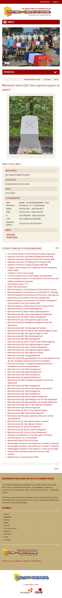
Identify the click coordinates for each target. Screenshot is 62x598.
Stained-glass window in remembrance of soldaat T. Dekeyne (33, 446)
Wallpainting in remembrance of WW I (23, 457)
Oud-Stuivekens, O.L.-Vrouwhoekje (22, 438)
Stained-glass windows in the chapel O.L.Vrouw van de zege (33, 449)
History (7, 520)
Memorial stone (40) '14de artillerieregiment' (26, 413)
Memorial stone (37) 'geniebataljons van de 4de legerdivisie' (32, 402)
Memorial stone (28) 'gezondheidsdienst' (25, 372)
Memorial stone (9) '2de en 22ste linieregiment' (27, 432)
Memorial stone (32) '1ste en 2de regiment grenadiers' (30, 388)
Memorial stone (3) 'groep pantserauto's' (24, 377)
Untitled (11, 454)
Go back (47, 79)
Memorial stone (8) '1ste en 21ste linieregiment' (27, 429)
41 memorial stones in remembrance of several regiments (31, 254)
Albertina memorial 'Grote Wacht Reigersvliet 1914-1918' (31, 256)
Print (56, 79)
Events (7, 525)
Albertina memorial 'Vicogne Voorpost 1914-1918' (28, 265)
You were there (10, 528)
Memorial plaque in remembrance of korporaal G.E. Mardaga (33, 292)
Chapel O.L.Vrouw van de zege (20, 273)
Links (6, 537)
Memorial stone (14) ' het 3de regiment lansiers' (27, 328)
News (6, 523)
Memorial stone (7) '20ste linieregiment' (24, 427)
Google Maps (12, 237)
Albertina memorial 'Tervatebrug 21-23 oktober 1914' (29, 262)
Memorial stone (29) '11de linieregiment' (24, 375)
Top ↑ (57, 248)
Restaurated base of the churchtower (23, 440)
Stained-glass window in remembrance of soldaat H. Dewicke (33, 443)
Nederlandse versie (32, 79)
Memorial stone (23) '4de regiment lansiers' (26, 352)
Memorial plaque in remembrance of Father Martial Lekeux (32, 289)
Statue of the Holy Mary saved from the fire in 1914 (28, 451)
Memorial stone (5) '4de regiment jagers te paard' (28, 421)
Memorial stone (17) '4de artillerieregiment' (25, 309)
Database (8, 517)
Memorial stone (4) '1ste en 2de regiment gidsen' (28, 410)
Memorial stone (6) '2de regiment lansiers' (25, 424)
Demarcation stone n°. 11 (18, 284)
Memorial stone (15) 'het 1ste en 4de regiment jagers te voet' (32, 331)
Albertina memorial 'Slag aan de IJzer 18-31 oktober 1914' (31, 259)
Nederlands (45, 2)
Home (6, 514)
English (55, 2)
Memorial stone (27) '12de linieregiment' (24, 369)
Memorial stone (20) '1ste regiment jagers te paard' (29, 344)
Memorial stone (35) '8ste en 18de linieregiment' (28, 396)
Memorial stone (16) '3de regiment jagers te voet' (28, 333)
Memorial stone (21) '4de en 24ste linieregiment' (28, 347)
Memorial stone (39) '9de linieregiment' (24, 407)
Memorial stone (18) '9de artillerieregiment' (25, 336)
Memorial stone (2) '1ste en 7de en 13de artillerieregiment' (31, 342)
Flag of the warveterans (17, 287)
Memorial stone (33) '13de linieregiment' (24, 391)
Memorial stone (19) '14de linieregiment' (24, 339)
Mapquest (11, 234)
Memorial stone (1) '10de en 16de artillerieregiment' (29, 311)
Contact (7, 540)
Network (7, 531)
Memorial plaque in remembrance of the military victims (31, 306)
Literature (8, 534)
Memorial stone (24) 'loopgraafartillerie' (24, 355)
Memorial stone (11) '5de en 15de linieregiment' (27, 317)
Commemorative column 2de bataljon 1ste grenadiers (30, 276)
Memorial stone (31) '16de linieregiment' (24, 386)
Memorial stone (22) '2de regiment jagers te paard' (29, 350)
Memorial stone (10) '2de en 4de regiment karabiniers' (30, 314)
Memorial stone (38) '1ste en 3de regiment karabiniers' (30, 405)
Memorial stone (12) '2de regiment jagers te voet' (28, 320)
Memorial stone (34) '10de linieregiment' (24, 394)
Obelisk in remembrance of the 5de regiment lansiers (30, 435)
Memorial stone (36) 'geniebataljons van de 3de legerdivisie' (32, 399)
